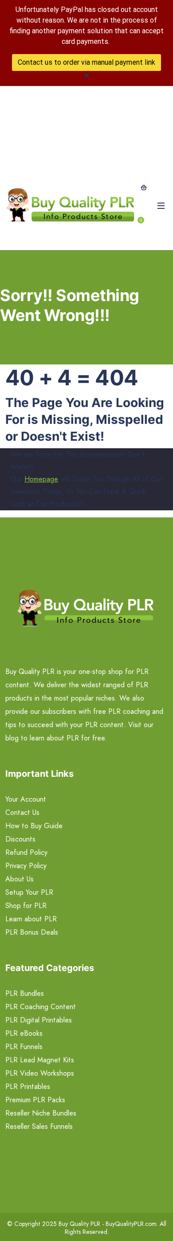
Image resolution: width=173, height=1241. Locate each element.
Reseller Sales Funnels (39, 1126)
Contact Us (22, 812)
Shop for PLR (26, 905)
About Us (19, 879)
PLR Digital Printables (38, 1020)
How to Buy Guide (34, 826)
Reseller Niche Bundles (40, 1113)
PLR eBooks (24, 1033)
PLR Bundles (24, 993)
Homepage (41, 479)
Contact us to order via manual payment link (86, 62)
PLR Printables (27, 1086)
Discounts (20, 839)
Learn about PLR (31, 919)
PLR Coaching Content (40, 1007)
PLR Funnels (24, 1046)
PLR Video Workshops (39, 1073)
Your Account (25, 799)
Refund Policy (26, 852)
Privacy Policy (26, 866)
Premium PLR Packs (35, 1100)
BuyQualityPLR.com (131, 1223)
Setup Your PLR (29, 892)
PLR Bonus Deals (31, 932)
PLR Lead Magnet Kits (39, 1060)
